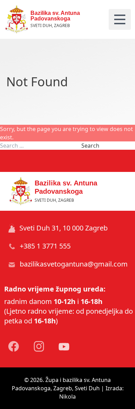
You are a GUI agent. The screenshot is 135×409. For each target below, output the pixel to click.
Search (90, 145)
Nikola (67, 396)
